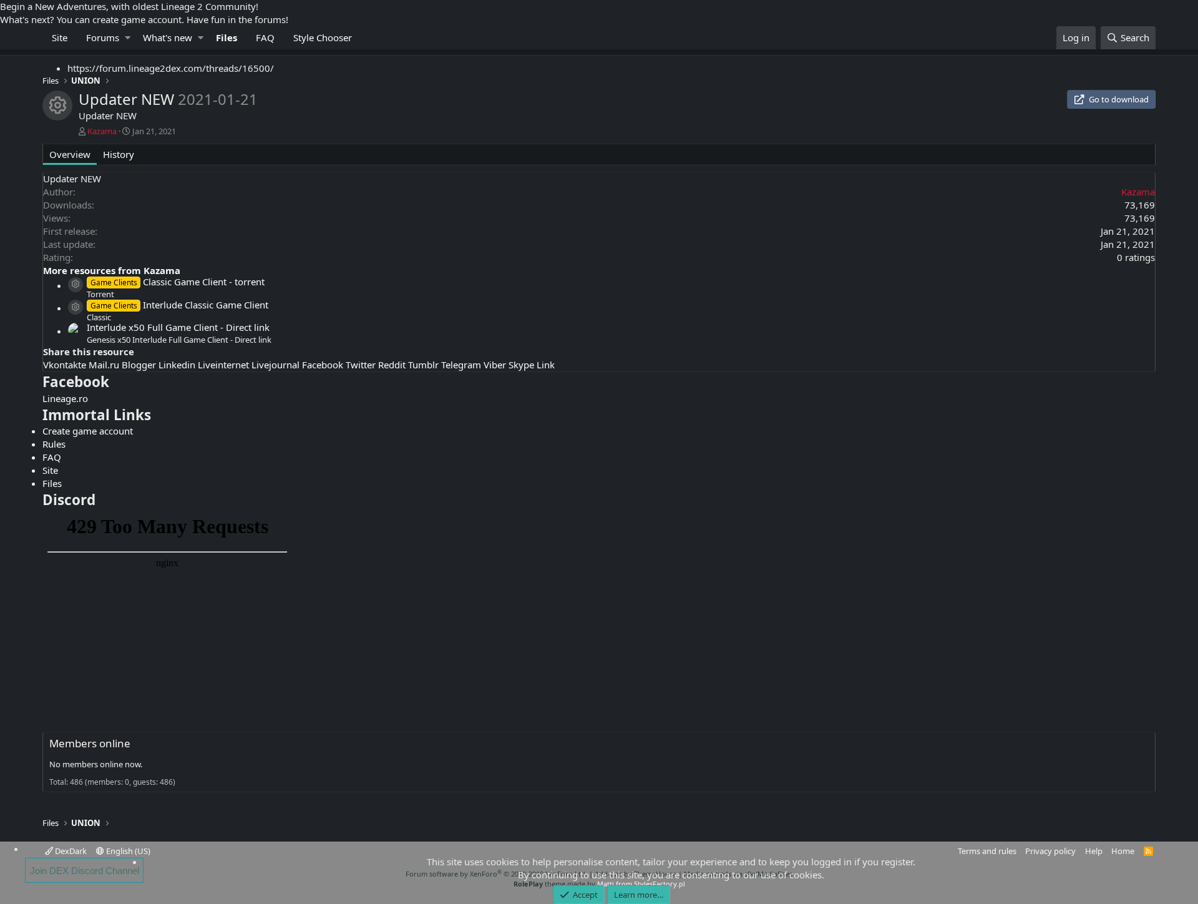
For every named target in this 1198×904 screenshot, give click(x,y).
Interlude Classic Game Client (179, 304)
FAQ (265, 37)
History (118, 154)
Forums (102, 37)
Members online (89, 743)
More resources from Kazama (111, 270)
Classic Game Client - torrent (177, 281)
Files (226, 37)
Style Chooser (322, 37)
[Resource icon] (75, 284)
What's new (167, 37)
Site (59, 37)
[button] (128, 37)
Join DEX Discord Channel (84, 870)
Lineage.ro (65, 398)
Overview (69, 154)
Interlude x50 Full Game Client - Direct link (178, 327)
